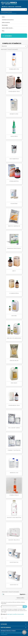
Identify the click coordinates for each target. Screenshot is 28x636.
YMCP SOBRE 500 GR (14, 158)
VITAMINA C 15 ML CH (14, 495)
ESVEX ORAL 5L (14, 383)
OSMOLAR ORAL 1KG (14, 360)
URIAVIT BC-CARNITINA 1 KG (14, 226)
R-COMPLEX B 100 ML (14, 293)
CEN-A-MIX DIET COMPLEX (14, 427)
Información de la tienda (8, 631)
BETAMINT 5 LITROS (14, 114)
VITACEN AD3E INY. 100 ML (14, 91)
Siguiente (23, 594)
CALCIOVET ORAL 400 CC (14, 540)
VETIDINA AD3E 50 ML (14, 181)
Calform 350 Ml (14, 136)
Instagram (6, 618)
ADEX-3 (14, 271)
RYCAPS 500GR (14, 203)
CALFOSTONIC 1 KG (14, 584)
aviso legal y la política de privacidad (15, 614)
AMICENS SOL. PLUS (14, 472)
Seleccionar (14, 46)
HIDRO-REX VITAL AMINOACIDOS (14, 338)
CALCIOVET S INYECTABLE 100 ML (14, 517)
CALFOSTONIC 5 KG (14, 562)
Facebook (2, 618)
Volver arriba (21, 598)
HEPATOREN (14, 315)
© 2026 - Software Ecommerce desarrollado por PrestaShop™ (12, 633)
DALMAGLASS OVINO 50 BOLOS (14, 248)
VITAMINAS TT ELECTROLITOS (14, 450)
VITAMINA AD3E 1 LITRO (14, 69)
